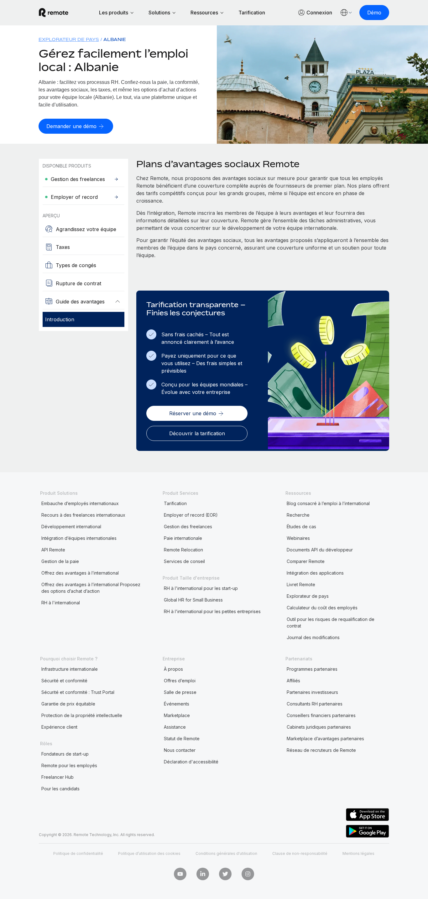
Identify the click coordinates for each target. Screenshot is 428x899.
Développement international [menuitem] (71, 526)
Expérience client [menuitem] (59, 727)
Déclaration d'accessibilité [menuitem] (191, 761)
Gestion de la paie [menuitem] (60, 561)
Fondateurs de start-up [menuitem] (65, 754)
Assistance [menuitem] (175, 727)
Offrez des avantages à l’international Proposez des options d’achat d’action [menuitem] (90, 588)
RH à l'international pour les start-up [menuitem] (201, 588)
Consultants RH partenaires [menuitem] (314, 703)
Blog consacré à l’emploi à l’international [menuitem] (328, 503)
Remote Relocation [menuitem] (183, 549)
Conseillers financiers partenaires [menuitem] (321, 715)
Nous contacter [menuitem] (180, 750)
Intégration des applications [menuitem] (315, 573)
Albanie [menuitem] (114, 39)
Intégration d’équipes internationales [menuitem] (79, 538)
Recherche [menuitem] (298, 515)
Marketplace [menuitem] (177, 715)
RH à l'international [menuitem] (60, 602)
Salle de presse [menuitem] (180, 692)
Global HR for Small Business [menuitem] (193, 599)
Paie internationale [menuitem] (183, 538)
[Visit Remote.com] (53, 12)
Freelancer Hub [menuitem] (57, 777)
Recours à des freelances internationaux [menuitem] (83, 515)
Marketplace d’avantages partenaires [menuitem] (325, 738)
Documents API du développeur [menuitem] (320, 549)
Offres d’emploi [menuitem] (180, 680)
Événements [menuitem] (176, 703)
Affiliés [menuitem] (293, 680)
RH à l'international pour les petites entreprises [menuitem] (212, 611)
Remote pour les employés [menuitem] (69, 765)
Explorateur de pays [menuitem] (69, 39)
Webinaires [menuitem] (298, 538)
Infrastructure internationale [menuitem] (69, 669)
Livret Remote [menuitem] (301, 584)
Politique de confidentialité (78, 853)
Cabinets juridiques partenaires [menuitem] (319, 727)
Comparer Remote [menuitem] (306, 561)
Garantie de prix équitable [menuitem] (68, 703)
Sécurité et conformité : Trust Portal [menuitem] (77, 692)
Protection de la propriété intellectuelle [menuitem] (81, 715)
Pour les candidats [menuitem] (60, 788)
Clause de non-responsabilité (299, 853)
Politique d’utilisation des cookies (149, 853)
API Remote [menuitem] (53, 549)
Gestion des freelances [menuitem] (188, 526)
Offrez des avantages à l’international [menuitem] (80, 573)
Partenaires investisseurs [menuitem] (312, 692)
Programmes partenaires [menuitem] (312, 669)
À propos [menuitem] (173, 669)
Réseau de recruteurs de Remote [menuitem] (321, 750)
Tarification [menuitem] (175, 503)
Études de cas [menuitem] (301, 526)
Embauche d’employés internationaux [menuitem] (80, 503)
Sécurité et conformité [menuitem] (64, 680)
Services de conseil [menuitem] (184, 561)
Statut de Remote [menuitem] (182, 738)
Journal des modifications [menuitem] (313, 637)
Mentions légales (358, 853)
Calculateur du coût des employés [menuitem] (322, 607)
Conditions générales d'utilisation (226, 853)
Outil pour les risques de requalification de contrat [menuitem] (330, 622)
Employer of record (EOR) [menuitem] (191, 515)
